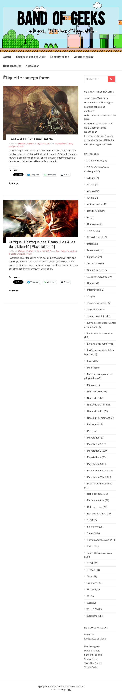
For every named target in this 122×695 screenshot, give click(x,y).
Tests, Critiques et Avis (21, 254)
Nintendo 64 (94, 398)
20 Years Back (95, 160)
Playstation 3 (94, 450)
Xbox (90, 602)
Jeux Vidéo (61, 251)
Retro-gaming (94, 507)
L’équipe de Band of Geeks (31, 56)
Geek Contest (94, 270)
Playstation (93, 437)
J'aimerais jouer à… (97, 303)
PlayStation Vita (96, 477)
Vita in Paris (90, 667)
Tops (89, 576)
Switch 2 (91, 546)
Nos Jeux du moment (98, 417)
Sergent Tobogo (93, 654)
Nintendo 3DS (94, 391)
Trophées (92, 583)
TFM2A (91, 569)
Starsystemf (91, 659)
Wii (89, 596)
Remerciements (96, 500)
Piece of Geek (92, 650)
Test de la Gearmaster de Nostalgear (98, 128)
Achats (91, 184)
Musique (91, 385)
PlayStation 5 (94, 464)
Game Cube (93, 263)
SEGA (90, 520)
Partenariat (93, 424)
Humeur (91, 283)
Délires (91, 243)
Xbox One (92, 615)
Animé (90, 197)
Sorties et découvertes (99, 540)
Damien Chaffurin (26, 143)
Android (91, 191)
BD (89, 217)
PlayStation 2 (94, 444)
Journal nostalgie (96, 316)
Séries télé (93, 526)
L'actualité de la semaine (100, 333)
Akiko (87, 115)
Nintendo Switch (96, 404)
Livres (90, 361)
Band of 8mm (94, 210)
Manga (91, 367)
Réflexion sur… (95, 493)
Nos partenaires (59, 56)
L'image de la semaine (99, 343)
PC (88, 431)
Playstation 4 (61, 143)
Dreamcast (93, 250)
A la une (91, 178)
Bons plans (93, 224)
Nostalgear (32, 65)
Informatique (94, 289)
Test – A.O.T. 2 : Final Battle (31, 139)
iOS (89, 296)
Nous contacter (12, 65)
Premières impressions (99, 483)
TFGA (90, 563)
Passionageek (92, 646)
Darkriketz (89, 634)
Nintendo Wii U (95, 411)
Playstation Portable (98, 470)
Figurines (92, 257)
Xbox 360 (92, 609)
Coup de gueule (95, 237)
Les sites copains (83, 56)
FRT (69, 689)
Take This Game (92, 663)
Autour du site (94, 204)
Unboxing (92, 589)
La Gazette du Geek (95, 638)
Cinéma (91, 230)
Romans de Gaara (96, 513)
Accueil (7, 56)
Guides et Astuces (97, 276)
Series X (91, 533)
